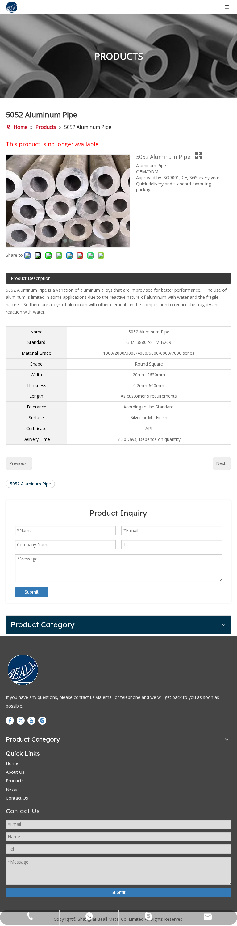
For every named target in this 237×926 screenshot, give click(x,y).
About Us (15, 772)
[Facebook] (10, 721)
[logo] (23, 670)
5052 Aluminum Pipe (30, 484)
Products (15, 781)
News (11, 789)
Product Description (31, 278)
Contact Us (17, 798)
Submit (32, 592)
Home (12, 763)
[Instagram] (42, 721)
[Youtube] (31, 721)
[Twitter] (21, 721)
